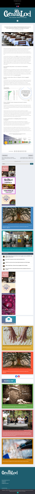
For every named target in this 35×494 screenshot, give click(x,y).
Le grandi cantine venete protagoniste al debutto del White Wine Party (15, 459)
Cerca (32, 163)
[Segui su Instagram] (18, 6)
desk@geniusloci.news (5, 483)
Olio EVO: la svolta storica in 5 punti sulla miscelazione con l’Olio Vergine (15, 247)
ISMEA (17, 56)
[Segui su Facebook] (16, 6)
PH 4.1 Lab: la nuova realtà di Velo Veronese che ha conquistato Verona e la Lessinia (17, 345)
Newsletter (17, 3)
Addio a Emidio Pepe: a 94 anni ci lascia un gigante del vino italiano (16, 265)
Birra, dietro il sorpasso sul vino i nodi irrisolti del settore (15, 259)
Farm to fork (17, 29)
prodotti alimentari (18, 75)
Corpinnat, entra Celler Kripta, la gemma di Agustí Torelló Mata (13, 430)
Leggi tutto (8, 227)
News (20, 29)
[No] (33, 491)
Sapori (22, 29)
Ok (17, 492)
